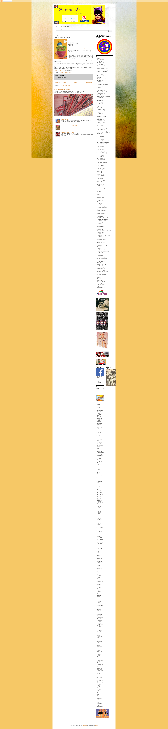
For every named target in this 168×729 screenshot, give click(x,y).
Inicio (75, 82)
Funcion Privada (100, 110)
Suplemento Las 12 (101, 268)
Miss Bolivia (99, 177)
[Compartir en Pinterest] (71, 70)
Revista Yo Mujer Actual (101, 246)
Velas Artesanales (100, 284)
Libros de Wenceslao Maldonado (103, 142)
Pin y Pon (99, 203)
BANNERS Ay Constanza (102, 67)
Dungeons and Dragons (101, 91)
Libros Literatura (100, 158)
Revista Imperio (100, 227)
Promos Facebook (100, 206)
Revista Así (99, 214)
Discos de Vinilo (100, 90)
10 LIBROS (99, 58)
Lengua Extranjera (100, 122)
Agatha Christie (100, 59)
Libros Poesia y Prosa (101, 162)
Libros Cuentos (100, 129)
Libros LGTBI (99, 156)
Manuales (99, 172)
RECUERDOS (100, 600)
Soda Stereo (99, 265)
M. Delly (98, 171)
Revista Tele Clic (100, 242)
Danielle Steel (99, 88)
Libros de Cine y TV (101, 135)
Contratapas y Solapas (101, 84)
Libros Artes (99, 125)
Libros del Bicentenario (101, 143)
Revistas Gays (100, 252)
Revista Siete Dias (100, 241)
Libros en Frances (100, 146)
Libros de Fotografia (101, 139)
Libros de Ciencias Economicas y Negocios (100, 500)
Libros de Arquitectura (101, 131)
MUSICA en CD (100, 182)
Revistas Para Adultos (101, 254)
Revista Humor (100, 226)
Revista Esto (99, 222)
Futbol (98, 112)
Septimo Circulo (100, 261)
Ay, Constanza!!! (100, 380)
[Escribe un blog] (67, 70)
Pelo (98, 198)
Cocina (98, 83)
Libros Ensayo (100, 149)
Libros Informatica (100, 155)
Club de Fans (99, 81)
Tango (98, 277)
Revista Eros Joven (101, 220)
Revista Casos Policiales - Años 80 (67, 132)
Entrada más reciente (60, 82)
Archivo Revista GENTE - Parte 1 (61, 89)
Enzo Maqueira (100, 99)
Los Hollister (99, 169)
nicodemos (85, 725)
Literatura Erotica (100, 168)
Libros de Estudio (100, 137)
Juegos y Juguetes (100, 119)
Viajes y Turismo (100, 286)
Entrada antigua (89, 82)
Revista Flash (99, 223)
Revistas (99, 248)
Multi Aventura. (100, 178)
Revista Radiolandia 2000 (102, 238)
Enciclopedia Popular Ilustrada (103, 96)
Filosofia (98, 107)
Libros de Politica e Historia (102, 140)
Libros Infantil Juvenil (101, 153)
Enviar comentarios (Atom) (65, 85)
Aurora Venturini (100, 64)
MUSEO (98, 181)
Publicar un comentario (61, 77)
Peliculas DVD (100, 196)
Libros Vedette (100, 166)
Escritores (99, 458)
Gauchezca (99, 113)
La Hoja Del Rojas (100, 120)
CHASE (98, 77)
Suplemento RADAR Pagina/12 (103, 271)
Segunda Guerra (100, 259)
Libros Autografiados (101, 128)
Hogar (98, 117)
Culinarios (99, 87)
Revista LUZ (99, 233)
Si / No (98, 262)
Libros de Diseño (100, 136)
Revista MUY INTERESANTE (103, 235)
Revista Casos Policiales (102, 217)
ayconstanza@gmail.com (84, 48)
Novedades (99, 191)
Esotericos (99, 103)
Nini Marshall (99, 185)
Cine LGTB (99, 80)
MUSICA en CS (100, 184)
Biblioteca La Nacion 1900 (102, 70)
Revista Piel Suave (100, 236)
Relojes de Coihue (100, 213)
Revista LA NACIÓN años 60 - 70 (103, 230)
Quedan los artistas (101, 209)
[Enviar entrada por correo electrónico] (64, 70)
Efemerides (99, 94)
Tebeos (98, 278)
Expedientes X (100, 104)
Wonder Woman (100, 287)
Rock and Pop (100, 255)
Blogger (96, 725)
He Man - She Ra (100, 115)
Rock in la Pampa (100, 257)
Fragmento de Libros (101, 109)
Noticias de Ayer (100, 188)
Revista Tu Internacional (101, 243)
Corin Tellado (99, 86)
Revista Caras (100, 216)
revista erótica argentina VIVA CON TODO (69, 125)
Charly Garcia (99, 75)
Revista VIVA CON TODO (102, 245)
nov (98, 190)
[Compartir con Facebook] (69, 70)
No (97, 187)
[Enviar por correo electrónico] (66, 70)
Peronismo (99, 200)
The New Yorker (100, 280)
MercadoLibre (99, 174)
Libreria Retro (99, 123)
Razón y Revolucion (101, 210)
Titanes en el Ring (100, 281)
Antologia (99, 61)
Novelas (98, 193)
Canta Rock (99, 74)
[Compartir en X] (68, 70)
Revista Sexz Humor (101, 239)
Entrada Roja (99, 97)
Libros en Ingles (100, 148)
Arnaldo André (100, 62)
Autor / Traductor (100, 65)
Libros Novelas (61, 72)
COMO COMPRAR (99, 382)
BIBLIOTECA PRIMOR (101, 71)
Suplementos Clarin (101, 274)
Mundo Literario (100, 180)
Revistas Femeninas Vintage (102, 251)
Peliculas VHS (100, 197)
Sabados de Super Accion (102, 258)
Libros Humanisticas (101, 152)
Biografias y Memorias (101, 72)
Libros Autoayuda (100, 126)
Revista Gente (100, 225)
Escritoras (99, 100)
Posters (98, 204)
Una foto (98, 283)
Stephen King (99, 267)
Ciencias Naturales (100, 78)
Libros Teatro (99, 165)
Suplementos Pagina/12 (101, 275)
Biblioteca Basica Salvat (102, 68)
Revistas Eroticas (100, 249)
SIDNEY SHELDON (101, 264)
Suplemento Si (100, 273)
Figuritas (98, 106)
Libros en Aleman (100, 145)
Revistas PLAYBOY (65, 119)
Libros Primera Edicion (101, 164)
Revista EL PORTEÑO (101, 219)
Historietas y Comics (101, 116)
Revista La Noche (100, 232)
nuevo (98, 194)
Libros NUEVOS (68, 72)
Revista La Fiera (100, 229)
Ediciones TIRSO (100, 93)
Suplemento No (100, 270)
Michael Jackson (100, 175)
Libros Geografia (100, 150)
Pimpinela (99, 201)
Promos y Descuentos (101, 207)
